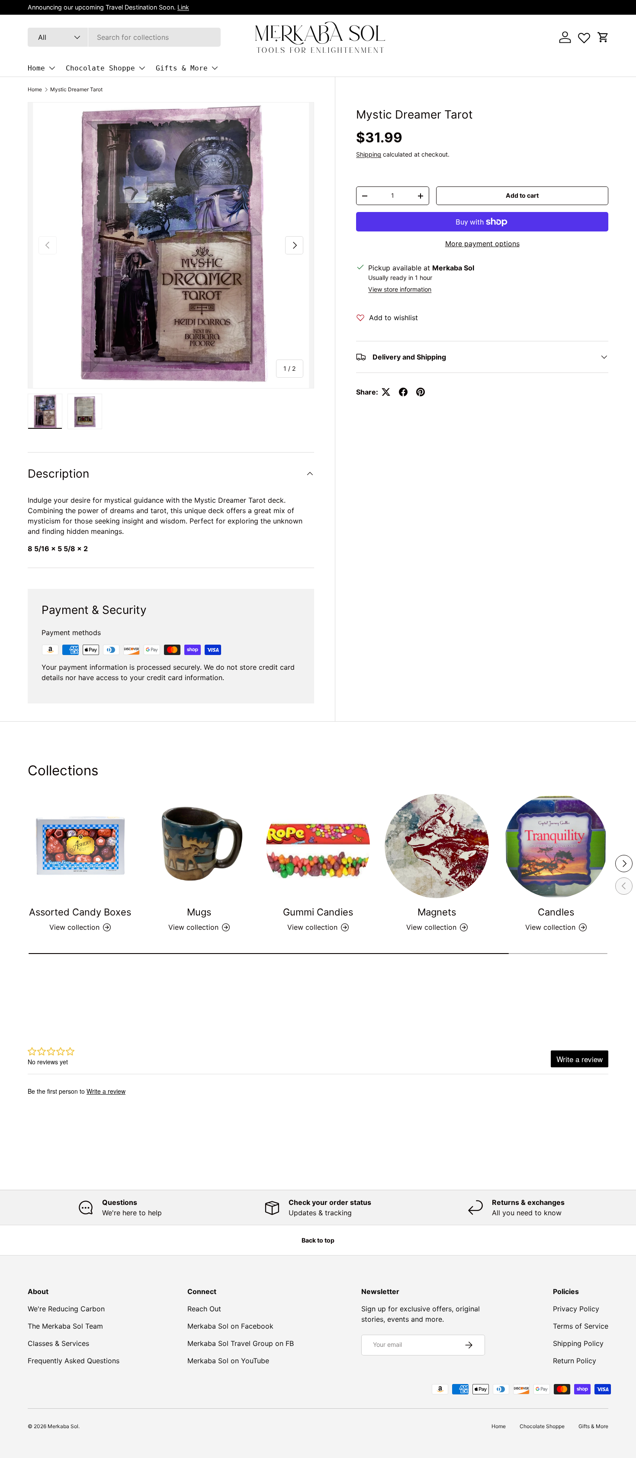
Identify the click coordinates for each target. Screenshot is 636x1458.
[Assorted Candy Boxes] (80, 846)
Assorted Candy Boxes (80, 912)
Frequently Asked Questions (73, 1360)
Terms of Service (580, 1326)
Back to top (318, 1240)
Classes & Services (58, 1343)
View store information (399, 289)
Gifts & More (182, 68)
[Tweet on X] (386, 392)
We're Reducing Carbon (66, 1308)
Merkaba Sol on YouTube (228, 1360)
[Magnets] (437, 846)
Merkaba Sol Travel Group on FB (240, 1343)
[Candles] (556, 846)
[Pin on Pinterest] (420, 392)
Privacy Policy (576, 1308)
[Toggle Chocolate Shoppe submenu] (142, 68)
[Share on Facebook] (403, 392)
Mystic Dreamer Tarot (76, 89)
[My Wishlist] (584, 35)
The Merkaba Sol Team (65, 1326)
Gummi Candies (318, 912)
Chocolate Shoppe (100, 68)
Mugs (199, 912)
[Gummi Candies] (318, 846)
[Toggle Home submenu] (52, 68)
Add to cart (522, 195)
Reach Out (204, 1308)
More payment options (482, 243)
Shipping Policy (578, 1343)
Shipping (368, 154)
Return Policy (574, 1360)
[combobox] (124, 37)
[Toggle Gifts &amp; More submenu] (214, 68)
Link (183, 7)
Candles (556, 912)
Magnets (437, 912)
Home (36, 68)
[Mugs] (199, 846)
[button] (603, 37)
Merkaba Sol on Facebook (230, 1326)
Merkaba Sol (63, 1426)
